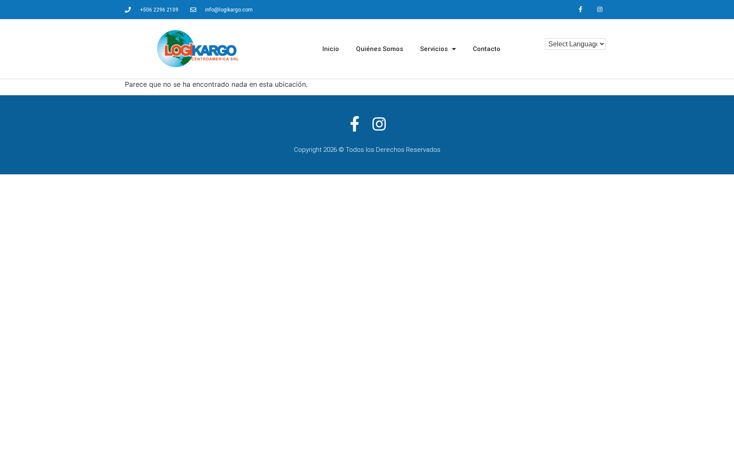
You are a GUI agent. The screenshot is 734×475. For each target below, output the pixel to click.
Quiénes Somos (379, 49)
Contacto (486, 49)
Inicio (330, 49)
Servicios (434, 49)
